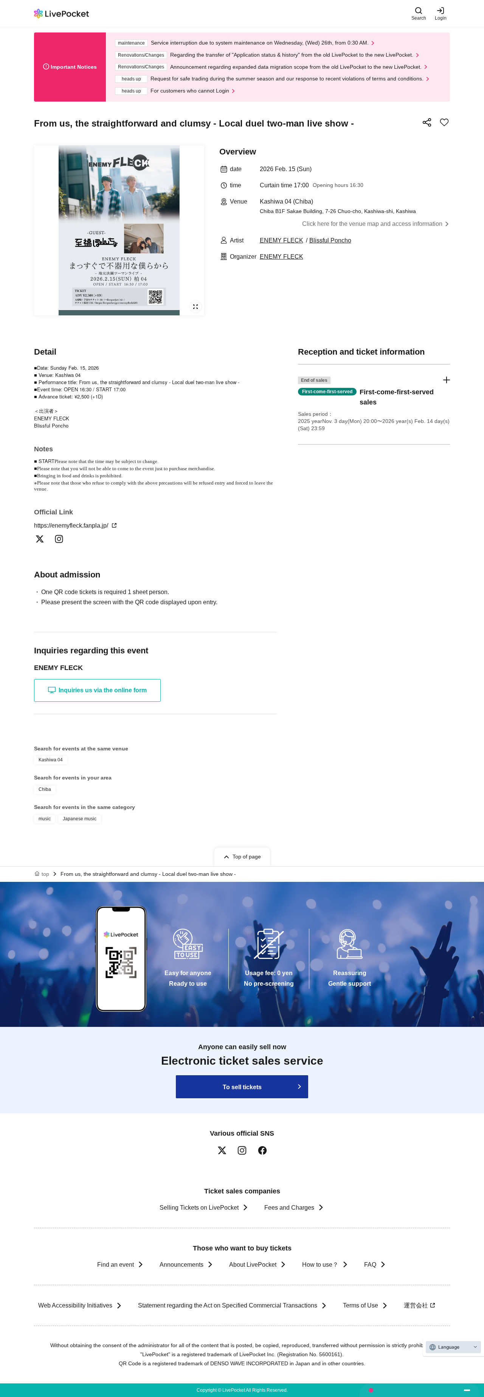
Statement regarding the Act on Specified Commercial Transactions (227, 1305)
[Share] (427, 122)
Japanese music (79, 818)
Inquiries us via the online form (103, 690)
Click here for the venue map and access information (372, 224)
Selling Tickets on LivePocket (199, 1207)
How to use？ (320, 1264)
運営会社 (416, 1305)
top (45, 874)
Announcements (181, 1264)
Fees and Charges (289, 1207)
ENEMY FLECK (281, 240)
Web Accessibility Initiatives (75, 1305)
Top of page (247, 857)
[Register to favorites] (444, 122)
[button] (374, 404)
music (45, 818)
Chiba (45, 789)
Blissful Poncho (330, 240)
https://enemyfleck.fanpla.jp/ (72, 525)
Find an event (115, 1264)
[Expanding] (119, 230)
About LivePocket (252, 1264)
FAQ (370, 1264)
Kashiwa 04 (51, 760)
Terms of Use (360, 1305)
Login (441, 17)
